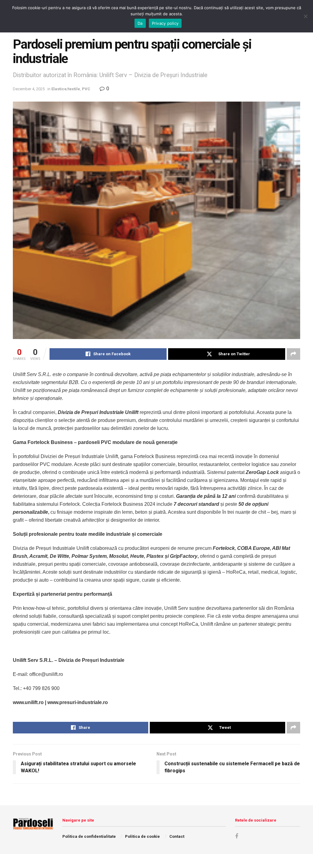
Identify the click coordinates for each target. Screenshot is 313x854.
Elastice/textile (65, 89)
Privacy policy (165, 23)
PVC (86, 89)
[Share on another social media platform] (293, 354)
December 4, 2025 (29, 89)
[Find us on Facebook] (236, 836)
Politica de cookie (142, 836)
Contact (176, 836)
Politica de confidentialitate (89, 836)
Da (140, 23)
